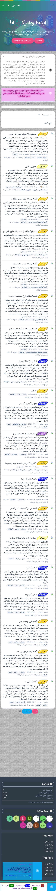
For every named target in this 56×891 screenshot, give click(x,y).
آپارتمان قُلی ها (35, 682)
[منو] (52, 6)
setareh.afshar (42, 154)
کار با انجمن (23, 885)
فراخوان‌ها (37, 885)
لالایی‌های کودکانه (30, 384)
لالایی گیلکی (36, 568)
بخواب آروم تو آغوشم (32, 404)
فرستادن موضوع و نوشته (25, 888)
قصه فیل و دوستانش (32, 621)
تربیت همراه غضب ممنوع (29, 434)
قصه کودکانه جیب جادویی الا (29, 264)
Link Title (49, 842)
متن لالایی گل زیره (33, 479)
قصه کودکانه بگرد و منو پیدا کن (28, 199)
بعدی (28, 711)
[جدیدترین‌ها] (8, 6)
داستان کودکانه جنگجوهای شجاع (27, 329)
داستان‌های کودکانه (42, 225)
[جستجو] (3, 6)
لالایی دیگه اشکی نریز (32, 361)
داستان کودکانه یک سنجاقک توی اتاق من (24, 231)
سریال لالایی (35, 166)
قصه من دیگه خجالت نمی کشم (27, 508)
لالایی (38, 391)
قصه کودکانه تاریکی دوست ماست (27, 296)
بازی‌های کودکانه (31, 561)
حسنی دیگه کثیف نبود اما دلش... (27, 134)
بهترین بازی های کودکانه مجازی (27, 538)
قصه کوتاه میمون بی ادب (30, 652)
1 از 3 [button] (35, 711)
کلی (9, 885)
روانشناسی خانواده (31, 457)
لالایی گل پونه (35, 595)
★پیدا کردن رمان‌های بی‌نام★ (33, 56)
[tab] (31, 103)
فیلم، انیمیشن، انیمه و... (35, 472)
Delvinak (44, 467)
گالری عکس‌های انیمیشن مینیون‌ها (25, 463)
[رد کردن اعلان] (4, 56)
